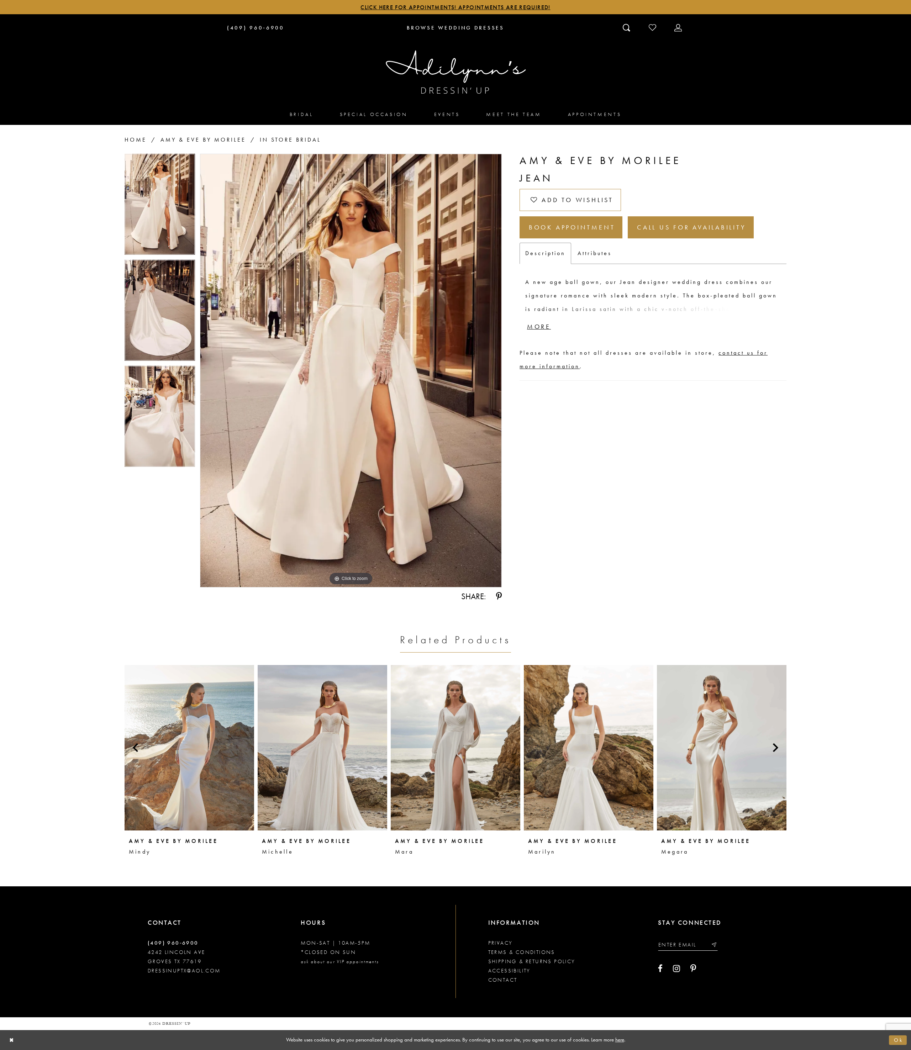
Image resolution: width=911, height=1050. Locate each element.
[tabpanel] (160, 207)
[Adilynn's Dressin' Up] (455, 72)
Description (545, 253)
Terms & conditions (521, 952)
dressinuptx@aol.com (184, 970)
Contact (502, 979)
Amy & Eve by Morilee (203, 139)
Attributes (595, 253)
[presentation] (189, 747)
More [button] (539, 326)
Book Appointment (572, 227)
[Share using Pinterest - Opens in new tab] (499, 596)
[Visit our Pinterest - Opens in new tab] (693, 968)
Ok (898, 1040)
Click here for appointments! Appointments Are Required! (455, 7)
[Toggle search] (627, 27)
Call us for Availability (691, 227)
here (619, 1039)
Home (136, 139)
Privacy (500, 942)
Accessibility (509, 970)
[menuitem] (301, 114)
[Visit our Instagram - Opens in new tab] (676, 968)
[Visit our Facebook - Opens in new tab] (660, 968)
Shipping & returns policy (531, 961)
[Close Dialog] (11, 1040)
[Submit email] (714, 944)
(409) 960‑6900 (173, 942)
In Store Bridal (290, 139)
